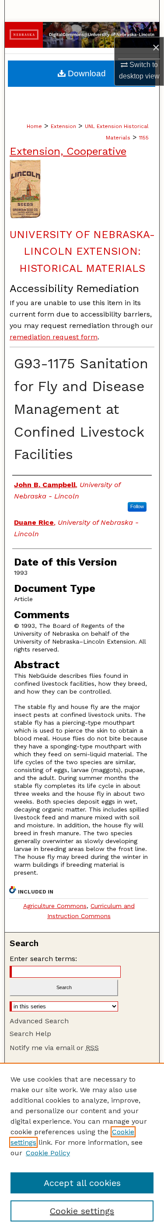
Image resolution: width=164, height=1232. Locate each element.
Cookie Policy (48, 1153)
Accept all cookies (82, 1183)
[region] (82, 1147)
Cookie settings (82, 1211)
